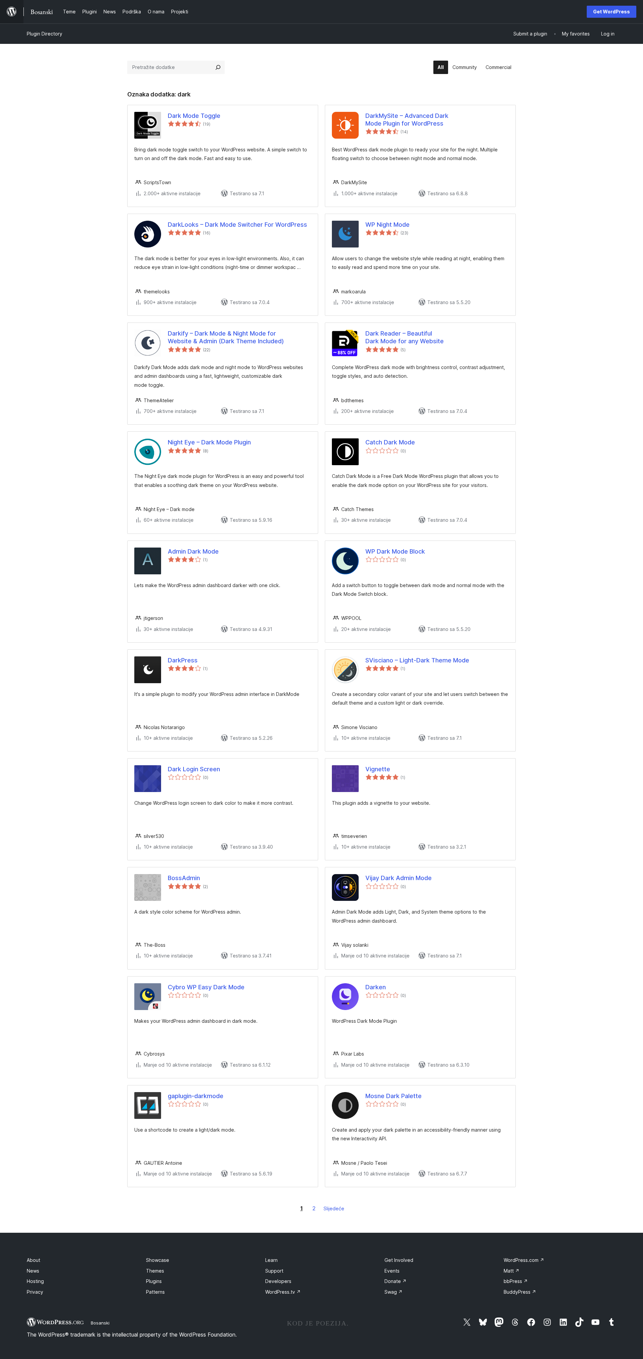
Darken (375, 987)
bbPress (516, 1281)
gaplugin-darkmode (195, 1095)
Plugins (154, 1281)
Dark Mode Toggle (194, 115)
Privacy (35, 1292)
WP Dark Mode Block (395, 551)
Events (392, 1271)
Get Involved (398, 1260)
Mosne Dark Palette (393, 1095)
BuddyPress (520, 1292)
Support (274, 1271)
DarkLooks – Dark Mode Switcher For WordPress (237, 224)
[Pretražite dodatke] (218, 67)
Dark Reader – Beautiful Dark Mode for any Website (404, 337)
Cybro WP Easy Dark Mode (206, 987)
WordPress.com (524, 1260)
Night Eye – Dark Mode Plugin (209, 442)
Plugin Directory (44, 34)
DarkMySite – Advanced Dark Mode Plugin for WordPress (406, 119)
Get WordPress (611, 11)
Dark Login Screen (194, 769)
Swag (393, 1292)
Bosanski (100, 1323)
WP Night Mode (387, 224)
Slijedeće (334, 1208)
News (33, 1271)
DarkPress (183, 660)
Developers (278, 1281)
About (33, 1260)
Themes (155, 1271)
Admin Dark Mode (193, 551)
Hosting (35, 1281)
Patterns (155, 1292)
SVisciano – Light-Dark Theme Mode (417, 660)
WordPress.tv (283, 1292)
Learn (271, 1260)
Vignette (377, 769)
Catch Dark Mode (390, 442)
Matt (511, 1271)
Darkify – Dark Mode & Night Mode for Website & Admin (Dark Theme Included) (226, 337)
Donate (395, 1281)
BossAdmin (184, 877)
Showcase (157, 1260)
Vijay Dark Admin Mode (398, 877)
